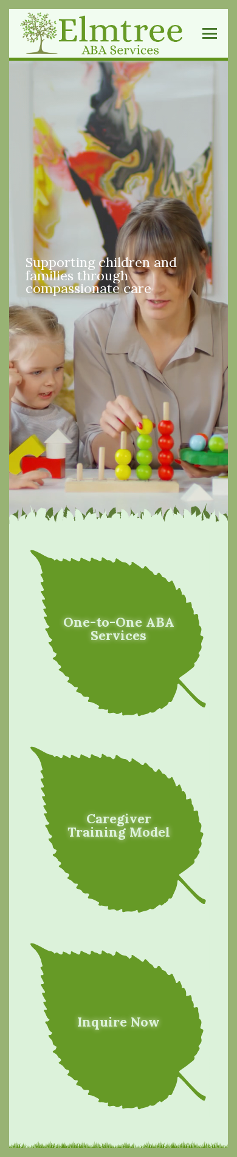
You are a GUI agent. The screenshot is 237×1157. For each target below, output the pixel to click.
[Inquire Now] (118, 1026)
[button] (210, 33)
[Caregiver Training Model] (118, 829)
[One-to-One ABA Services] (118, 633)
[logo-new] (101, 33)
